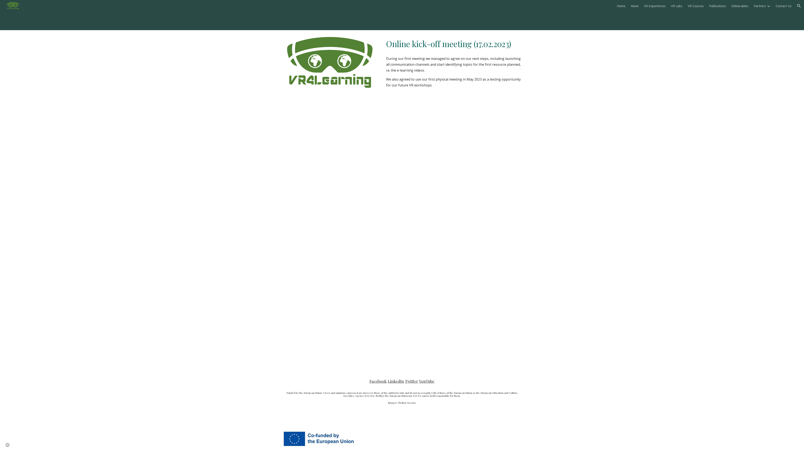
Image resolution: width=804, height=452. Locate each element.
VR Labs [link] (676, 6)
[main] (453, 44)
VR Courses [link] (696, 6)
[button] (799, 6)
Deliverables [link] (739, 6)
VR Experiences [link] (655, 6)
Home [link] (621, 6)
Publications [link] (717, 6)
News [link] (635, 6)
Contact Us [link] (783, 6)
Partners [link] (760, 6)
